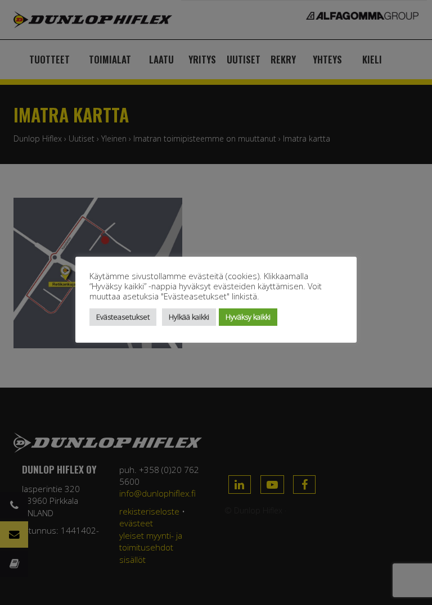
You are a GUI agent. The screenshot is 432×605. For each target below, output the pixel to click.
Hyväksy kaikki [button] (248, 317)
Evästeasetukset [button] (123, 317)
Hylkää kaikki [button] (189, 317)
